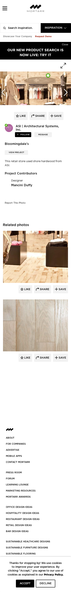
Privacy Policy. (53, 574)
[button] (5, 8)
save (57, 116)
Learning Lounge (17, 485)
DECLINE (45, 583)
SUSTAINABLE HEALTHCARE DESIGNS (28, 541)
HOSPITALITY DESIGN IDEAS (22, 513)
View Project (16, 152)
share (39, 116)
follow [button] (25, 135)
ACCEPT (25, 583)
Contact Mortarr (18, 462)
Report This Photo (15, 203)
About (10, 438)
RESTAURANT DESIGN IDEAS (23, 519)
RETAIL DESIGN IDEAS (19, 525)
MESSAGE (43, 135)
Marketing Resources (21, 491)
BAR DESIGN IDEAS (17, 531)
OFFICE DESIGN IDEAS (19, 507)
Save (62, 289)
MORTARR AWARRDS (18, 497)
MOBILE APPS (14, 456)
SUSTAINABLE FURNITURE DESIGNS (27, 547)
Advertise (12, 450)
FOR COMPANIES (16, 444)
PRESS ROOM (14, 472)
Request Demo (43, 36)
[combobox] (56, 28)
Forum (10, 478)
